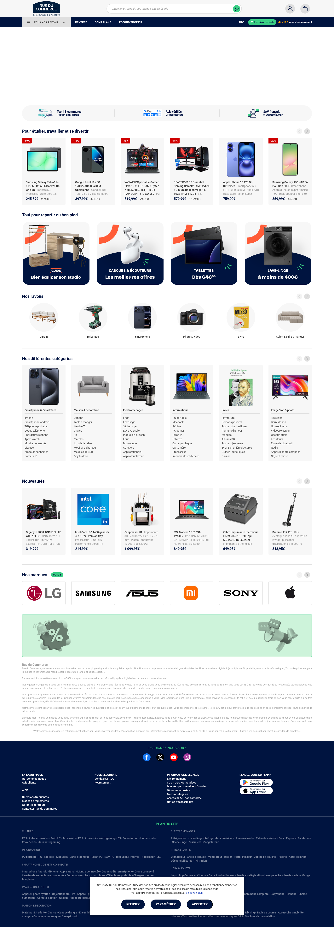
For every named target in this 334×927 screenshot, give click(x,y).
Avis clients (29, 782)
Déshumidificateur (182, 860)
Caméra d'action (47, 897)
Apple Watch (32, 439)
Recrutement (103, 782)
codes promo (40, 724)
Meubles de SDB (83, 451)
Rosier (228, 856)
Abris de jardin (298, 856)
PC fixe (176, 426)
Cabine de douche (265, 856)
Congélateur (211, 842)
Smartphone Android (37, 422)
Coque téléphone (35, 430)
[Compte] (290, 8)
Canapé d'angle (67, 912)
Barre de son (278, 422)
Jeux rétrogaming (49, 842)
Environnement (176, 778)
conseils (26, 724)
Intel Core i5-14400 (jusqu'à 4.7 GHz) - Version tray (92, 534)
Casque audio (279, 434)
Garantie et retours (33, 804)
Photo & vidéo (191, 336)
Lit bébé (291, 893)
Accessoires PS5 (73, 838)
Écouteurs (277, 439)
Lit (75, 434)
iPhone (29, 417)
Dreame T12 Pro (282, 532)
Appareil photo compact (285, 451)
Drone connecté (144, 871)
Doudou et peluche (269, 875)
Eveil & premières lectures (237, 447)
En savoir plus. (194, 892)
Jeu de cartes (291, 875)
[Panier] (305, 8)
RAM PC (109, 856)
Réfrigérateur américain (219, 838)
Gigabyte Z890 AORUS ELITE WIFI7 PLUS (43, 534)
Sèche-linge (179, 842)
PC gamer (178, 430)
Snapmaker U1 (133, 532)
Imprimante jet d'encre (185, 456)
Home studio (148, 838)
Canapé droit (70, 916)
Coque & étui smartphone (117, 871)
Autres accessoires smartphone (85, 875)
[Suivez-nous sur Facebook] (147, 757)
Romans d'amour (232, 430)
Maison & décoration (86, 410)
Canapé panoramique (46, 916)
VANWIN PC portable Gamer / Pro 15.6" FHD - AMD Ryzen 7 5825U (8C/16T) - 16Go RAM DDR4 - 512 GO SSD (141, 188)
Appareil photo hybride (36, 893)
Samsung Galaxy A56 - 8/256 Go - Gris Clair (290, 184)
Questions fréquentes (35, 797)
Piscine (282, 856)
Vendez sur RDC (104, 778)
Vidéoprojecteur (280, 430)
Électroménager (133, 410)
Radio (274, 447)
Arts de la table (83, 443)
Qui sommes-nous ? (34, 778)
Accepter (200, 904)
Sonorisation (130, 838)
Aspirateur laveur (133, 456)
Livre (241, 336)
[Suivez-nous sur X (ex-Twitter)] (160, 757)
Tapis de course (266, 912)
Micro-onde (130, 443)
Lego (174, 875)
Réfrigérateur (179, 838)
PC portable (179, 417)
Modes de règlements (35, 800)
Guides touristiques (233, 451)
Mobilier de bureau (85, 447)
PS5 (24, 838)
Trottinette (189, 916)
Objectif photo (279, 456)
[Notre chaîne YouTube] (174, 757)
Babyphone (278, 893)
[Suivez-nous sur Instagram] (187, 757)
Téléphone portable (36, 426)
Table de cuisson (266, 838)
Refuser (133, 904)
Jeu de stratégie (246, 875)
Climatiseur (178, 856)
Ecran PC (177, 434)
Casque (63, 897)
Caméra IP (31, 456)
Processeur (179, 451)
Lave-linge (196, 838)
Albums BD (228, 439)
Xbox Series (29, 842)
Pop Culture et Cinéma (193, 875)
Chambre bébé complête (254, 893)
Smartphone (142, 336)
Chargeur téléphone (36, 434)
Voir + (57, 574)
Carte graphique (182, 443)
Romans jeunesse (232, 443)
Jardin (44, 336)
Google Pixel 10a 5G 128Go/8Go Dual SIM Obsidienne (88, 186)
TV (73, 893)
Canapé (78, 417)
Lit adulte (40, 912)
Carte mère (179, 447)
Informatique (180, 410)
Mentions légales (177, 794)
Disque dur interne (127, 856)
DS (119, 838)
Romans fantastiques (235, 426)
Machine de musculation (260, 916)
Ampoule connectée (36, 451)
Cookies (202, 786)
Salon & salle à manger (290, 336)
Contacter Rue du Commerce (39, 808)
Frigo (126, 417)
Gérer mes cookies (178, 790)
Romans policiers (232, 422)
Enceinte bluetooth (282, 443)
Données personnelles (180, 786)
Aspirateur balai (132, 451)
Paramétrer (166, 904)
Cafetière (128, 447)
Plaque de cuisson (134, 434)
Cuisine (226, 456)
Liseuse (29, 447)
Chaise (78, 430)
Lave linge (129, 422)
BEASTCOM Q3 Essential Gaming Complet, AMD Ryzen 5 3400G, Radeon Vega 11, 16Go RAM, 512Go (192, 188)
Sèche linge (129, 426)
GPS (240, 916)
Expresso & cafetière (298, 838)
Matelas (79, 439)
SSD (159, 856)
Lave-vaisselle (245, 838)
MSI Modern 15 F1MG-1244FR (187, 534)
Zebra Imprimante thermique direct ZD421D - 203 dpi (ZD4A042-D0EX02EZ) (240, 536)
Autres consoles (39, 838)
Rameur (202, 916)
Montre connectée (35, 443)
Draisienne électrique (222, 916)
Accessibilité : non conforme (184, 798)
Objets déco (81, 456)
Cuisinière (195, 842)
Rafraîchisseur (243, 856)
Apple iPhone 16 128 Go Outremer (237, 184)
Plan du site (167, 824)
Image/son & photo (282, 410)
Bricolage (93, 336)
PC (40, 856)
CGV (169, 782)
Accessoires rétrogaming (100, 838)
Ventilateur (215, 856)
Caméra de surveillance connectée (43, 875)
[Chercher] (236, 8)
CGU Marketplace (185, 782)
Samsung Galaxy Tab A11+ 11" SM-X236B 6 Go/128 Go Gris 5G (43, 186)
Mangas (227, 434)
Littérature (228, 417)
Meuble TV (80, 426)
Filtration (201, 860)
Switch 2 (55, 838)
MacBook (62, 856)
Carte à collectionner (221, 875)
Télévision (277, 417)
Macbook (178, 422)
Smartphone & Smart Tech (40, 410)
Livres (225, 410)
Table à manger (83, 422)
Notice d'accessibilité (180, 801)
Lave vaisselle (131, 430)
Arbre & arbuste (196, 856)
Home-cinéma (279, 426)
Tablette (177, 439)
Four (126, 439)
